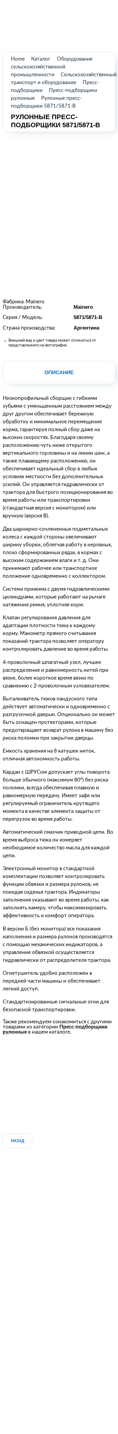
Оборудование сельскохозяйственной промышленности (52, 66)
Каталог (40, 59)
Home (18, 59)
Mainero (35, 301)
